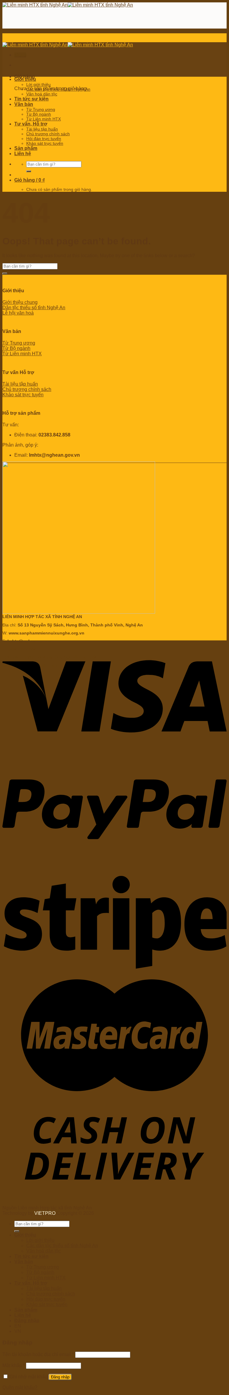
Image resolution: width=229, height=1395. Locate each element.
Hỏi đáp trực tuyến (43, 138)
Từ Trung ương (40, 109)
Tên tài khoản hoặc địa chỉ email (38, 1354)
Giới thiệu (25, 79)
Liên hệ (22, 153)
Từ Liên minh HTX (43, 119)
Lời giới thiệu (38, 84)
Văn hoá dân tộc (41, 94)
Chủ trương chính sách (48, 133)
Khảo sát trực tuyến (44, 143)
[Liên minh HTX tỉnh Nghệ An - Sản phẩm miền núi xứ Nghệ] (67, 4)
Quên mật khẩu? (19, 1387)
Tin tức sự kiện (31, 98)
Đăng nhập (60, 1377)
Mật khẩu (13, 1365)
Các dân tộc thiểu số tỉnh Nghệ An (58, 89)
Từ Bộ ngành (38, 114)
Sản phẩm (25, 148)
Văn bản (23, 104)
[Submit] (28, 171)
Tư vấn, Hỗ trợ (30, 123)
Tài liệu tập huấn (42, 129)
